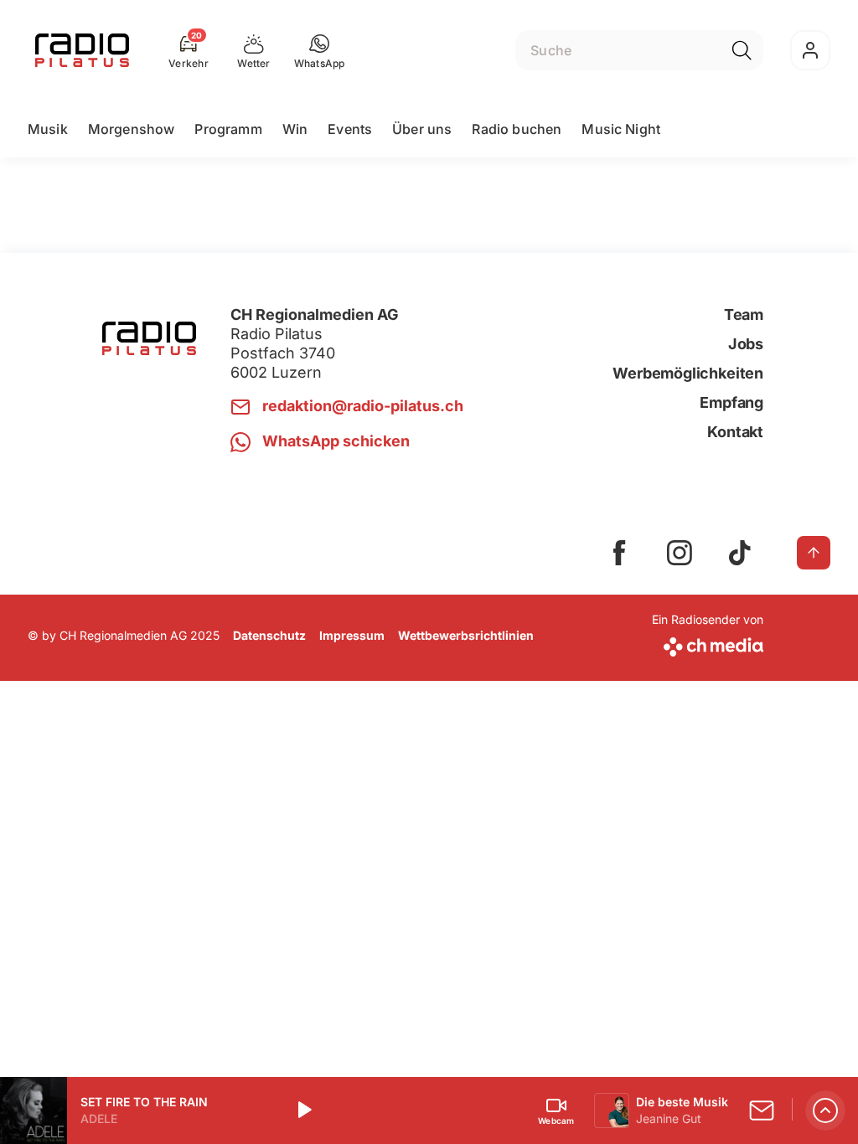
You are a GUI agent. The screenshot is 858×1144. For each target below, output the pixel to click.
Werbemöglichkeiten (687, 373)
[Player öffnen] (825, 1110)
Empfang (731, 402)
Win (295, 129)
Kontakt (735, 432)
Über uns (422, 129)
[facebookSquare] (619, 552)
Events (350, 129)
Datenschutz (269, 635)
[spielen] (303, 1110)
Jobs (745, 344)
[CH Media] (707, 643)
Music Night (620, 129)
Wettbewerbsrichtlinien (466, 635)
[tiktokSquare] (740, 552)
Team (743, 314)
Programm (227, 129)
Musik (48, 129)
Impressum (352, 635)
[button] (319, 50)
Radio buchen (516, 129)
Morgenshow (131, 129)
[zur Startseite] (82, 50)
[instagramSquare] (679, 552)
